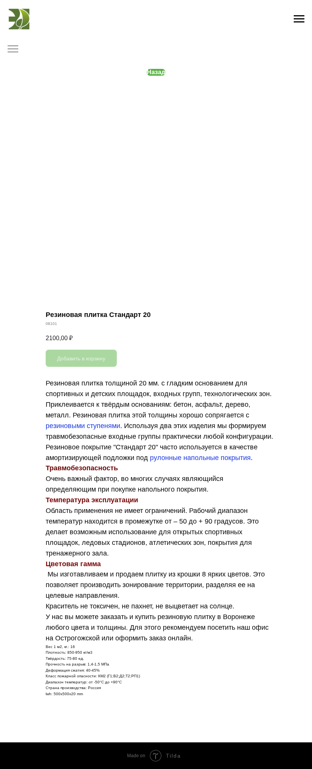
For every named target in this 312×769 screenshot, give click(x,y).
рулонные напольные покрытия (200, 458)
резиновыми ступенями (83, 426)
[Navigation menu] (299, 19)
